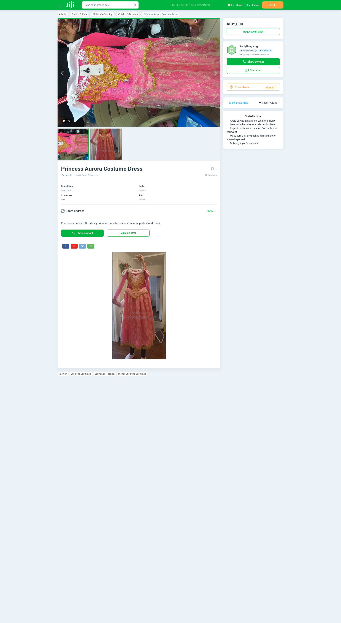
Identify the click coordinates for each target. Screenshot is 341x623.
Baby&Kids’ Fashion (105, 373)
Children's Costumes (81, 373)
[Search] (135, 5)
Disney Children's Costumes (132, 373)
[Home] (70, 5)
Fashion (63, 373)
